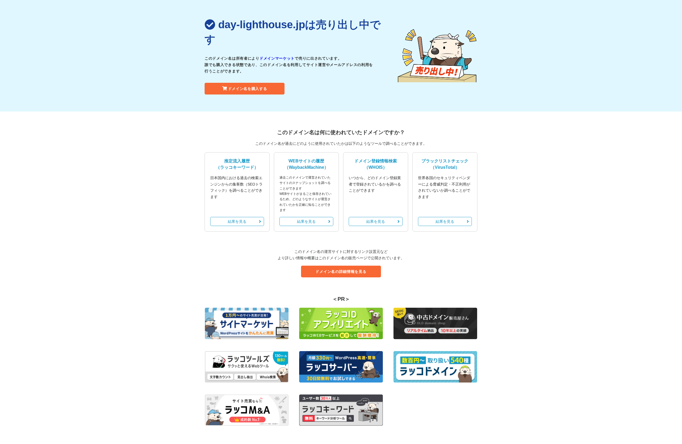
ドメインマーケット (277, 58)
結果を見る (237, 221)
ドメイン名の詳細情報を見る (340, 271)
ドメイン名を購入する (247, 89)
